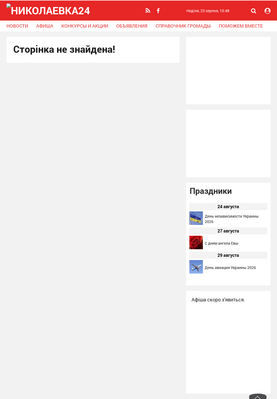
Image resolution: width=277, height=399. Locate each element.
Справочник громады (183, 26)
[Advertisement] (228, 70)
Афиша (44, 26)
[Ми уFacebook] (159, 11)
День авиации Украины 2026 (230, 267)
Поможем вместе (241, 26)
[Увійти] (268, 11)
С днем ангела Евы (221, 243)
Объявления (131, 26)
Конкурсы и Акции (84, 26)
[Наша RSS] (149, 11)
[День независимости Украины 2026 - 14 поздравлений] (196, 223)
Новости (17, 26)
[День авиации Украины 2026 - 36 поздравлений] (196, 272)
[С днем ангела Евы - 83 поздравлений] (196, 247)
